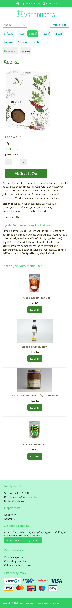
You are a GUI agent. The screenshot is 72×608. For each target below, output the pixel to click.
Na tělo (22, 42)
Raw (21, 33)
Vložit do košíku (26, 173)
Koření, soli (10, 51)
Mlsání (58, 33)
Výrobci (36, 42)
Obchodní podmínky (15, 561)
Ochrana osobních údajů (17, 565)
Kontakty (51, 3)
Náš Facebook (16, 501)
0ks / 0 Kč (58, 24)
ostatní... (25, 51)
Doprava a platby (30, 3)
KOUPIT (34, 310)
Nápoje (8, 42)
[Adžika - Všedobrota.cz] (36, 15)
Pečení (45, 33)
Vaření (33, 33)
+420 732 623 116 (19, 493)
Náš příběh (10, 515)
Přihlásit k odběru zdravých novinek (23, 540)
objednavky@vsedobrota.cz (24, 497)
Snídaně (8, 33)
